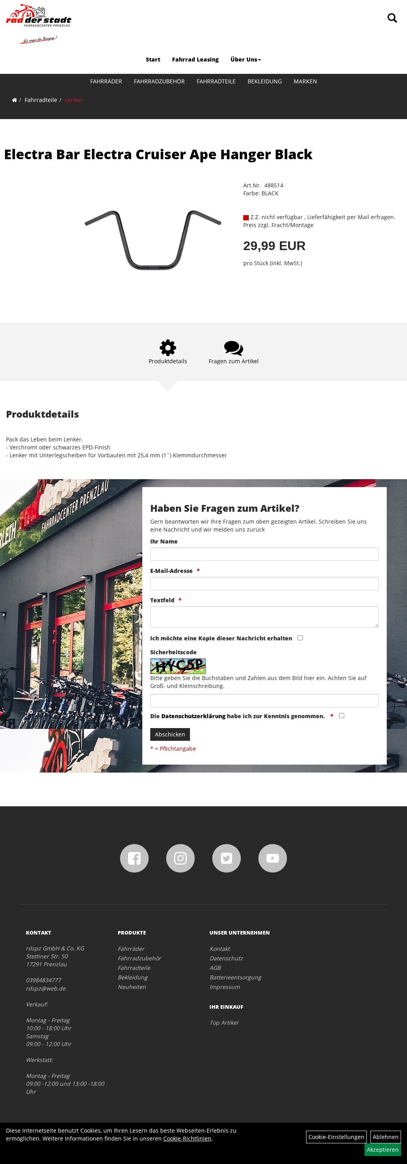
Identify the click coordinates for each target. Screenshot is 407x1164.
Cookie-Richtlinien (187, 1138)
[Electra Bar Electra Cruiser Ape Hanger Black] (153, 240)
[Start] (14, 100)
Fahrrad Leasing (195, 59)
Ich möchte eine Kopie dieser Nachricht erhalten (221, 638)
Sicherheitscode (173, 652)
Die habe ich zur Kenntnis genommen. (238, 716)
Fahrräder (106, 81)
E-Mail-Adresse (171, 570)
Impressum (224, 987)
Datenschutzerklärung (193, 716)
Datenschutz (226, 958)
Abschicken (170, 734)
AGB (215, 967)
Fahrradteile (216, 81)
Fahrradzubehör (159, 81)
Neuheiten (132, 987)
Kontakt (219, 948)
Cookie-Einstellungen (336, 1137)
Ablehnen (386, 1137)
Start (153, 59)
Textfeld (162, 600)
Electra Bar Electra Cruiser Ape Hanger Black (158, 154)
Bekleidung (265, 81)
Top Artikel (223, 1022)
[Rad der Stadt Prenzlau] (39, 24)
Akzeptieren (383, 1149)
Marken (305, 81)
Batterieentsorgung (235, 977)
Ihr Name (164, 541)
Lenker (74, 100)
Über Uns (244, 59)
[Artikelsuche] (392, 18)
